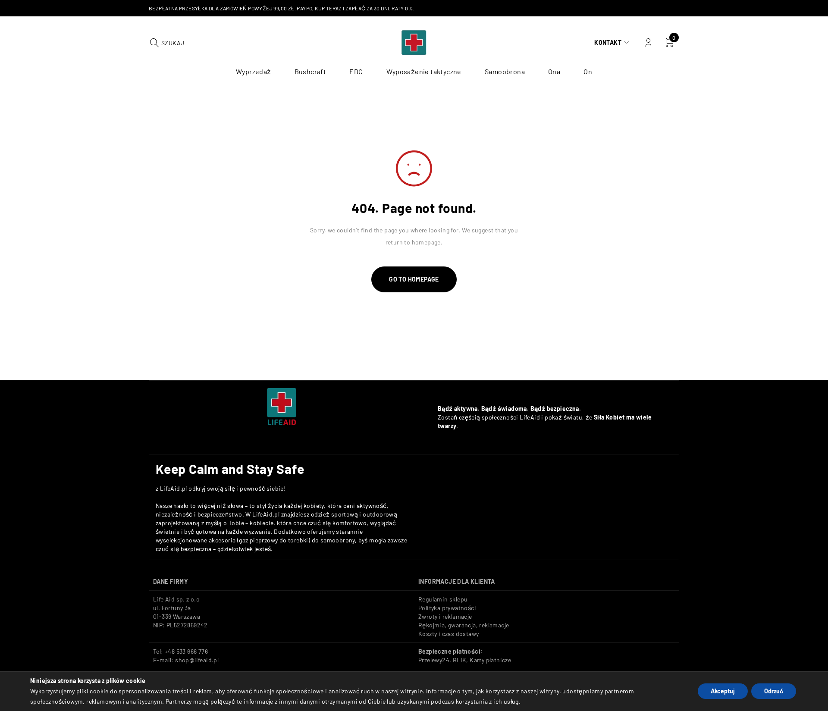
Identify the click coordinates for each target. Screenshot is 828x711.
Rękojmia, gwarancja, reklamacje (463, 625)
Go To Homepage (414, 279)
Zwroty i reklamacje (445, 616)
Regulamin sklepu (442, 599)
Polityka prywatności (447, 607)
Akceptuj (723, 691)
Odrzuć (773, 691)
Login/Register (648, 42)
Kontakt (607, 42)
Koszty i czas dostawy (448, 633)
